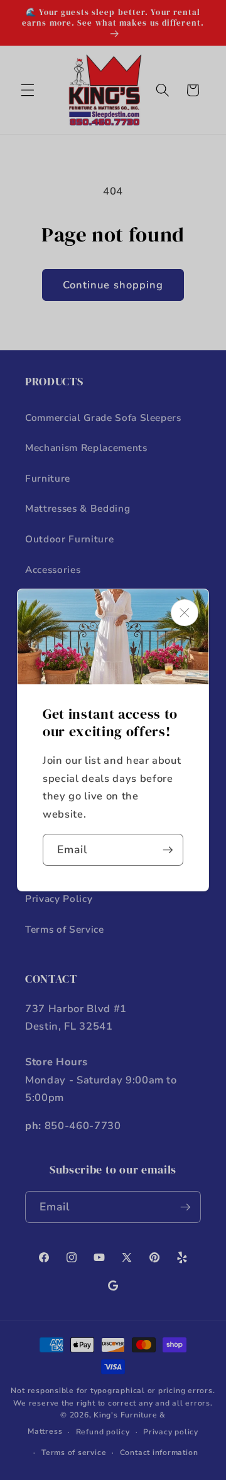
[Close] (184, 612)
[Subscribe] (168, 850)
